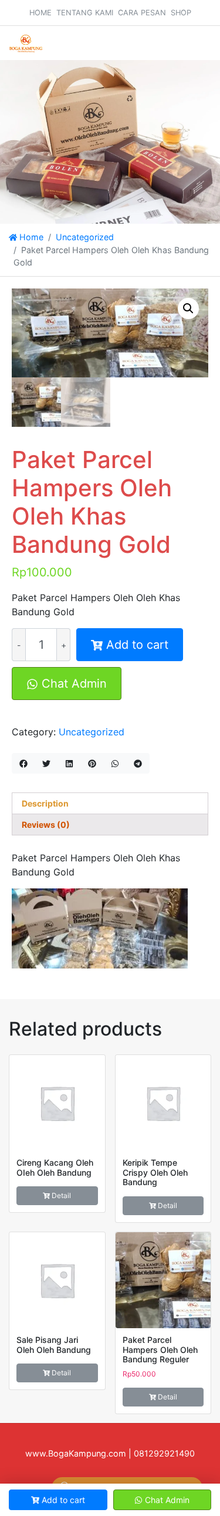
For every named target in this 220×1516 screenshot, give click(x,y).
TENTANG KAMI (84, 12)
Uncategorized (85, 237)
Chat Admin (72, 683)
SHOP (181, 12)
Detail (61, 1195)
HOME (40, 12)
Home (30, 237)
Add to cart (137, 645)
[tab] (110, 803)
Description (45, 803)
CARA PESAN (142, 12)
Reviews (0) (46, 825)
